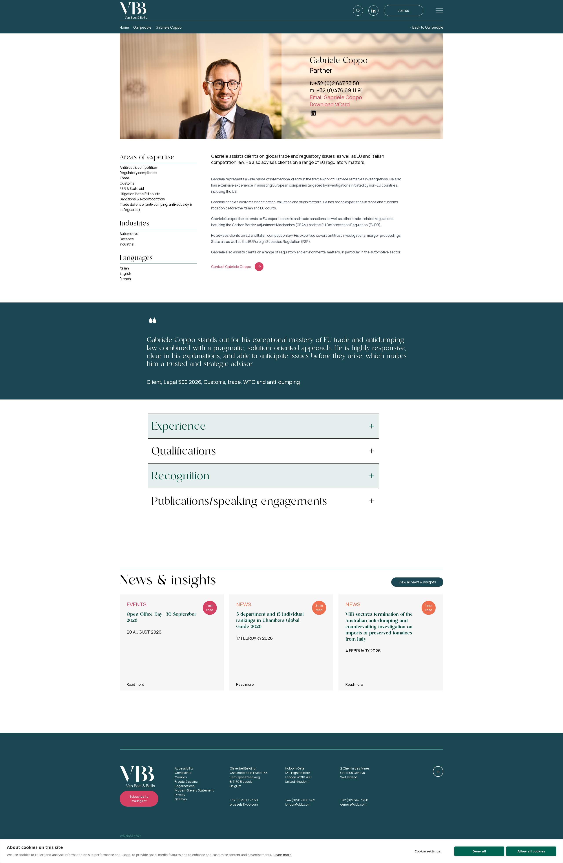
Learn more (282, 854)
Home (124, 27)
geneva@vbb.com (353, 804)
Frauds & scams (186, 781)
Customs (127, 183)
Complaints (183, 773)
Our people (142, 27)
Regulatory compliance (138, 172)
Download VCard (330, 104)
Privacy (180, 795)
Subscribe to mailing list (139, 798)
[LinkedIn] (373, 10)
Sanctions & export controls (142, 199)
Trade (124, 178)
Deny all (479, 851)
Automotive (129, 233)
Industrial (127, 244)
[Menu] (436, 10)
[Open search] (358, 10)
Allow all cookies (531, 851)
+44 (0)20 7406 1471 (300, 800)
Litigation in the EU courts (140, 193)
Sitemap (181, 799)
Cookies (181, 777)
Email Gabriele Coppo (336, 97)
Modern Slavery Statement (194, 790)
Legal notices (185, 786)
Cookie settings (427, 851)
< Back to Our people (426, 27)
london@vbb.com (297, 804)
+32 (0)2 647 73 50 (244, 800)
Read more (135, 684)
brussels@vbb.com (244, 804)
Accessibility (184, 768)
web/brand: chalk (130, 836)
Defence (127, 238)
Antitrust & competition (138, 167)
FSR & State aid (132, 188)
